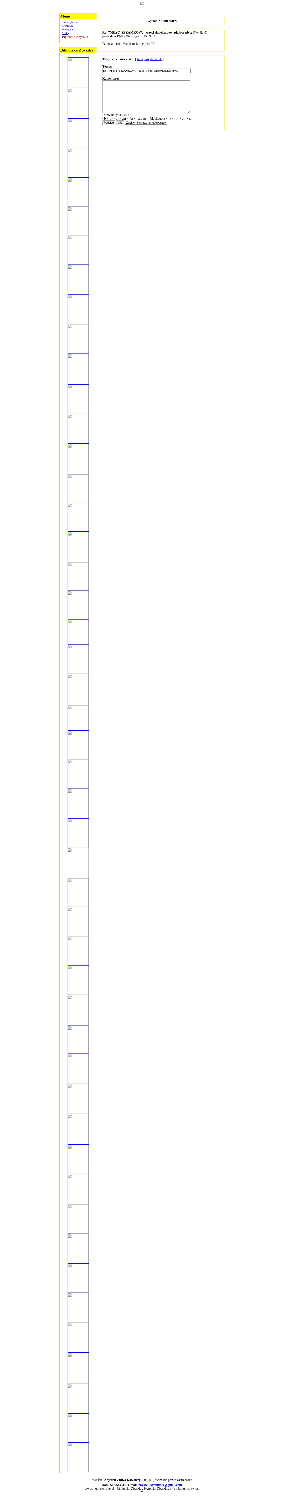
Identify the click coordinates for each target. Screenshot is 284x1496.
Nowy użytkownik (149, 59)
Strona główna (70, 22)
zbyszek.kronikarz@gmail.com (160, 1485)
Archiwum (67, 25)
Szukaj (66, 33)
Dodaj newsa (69, 29)
